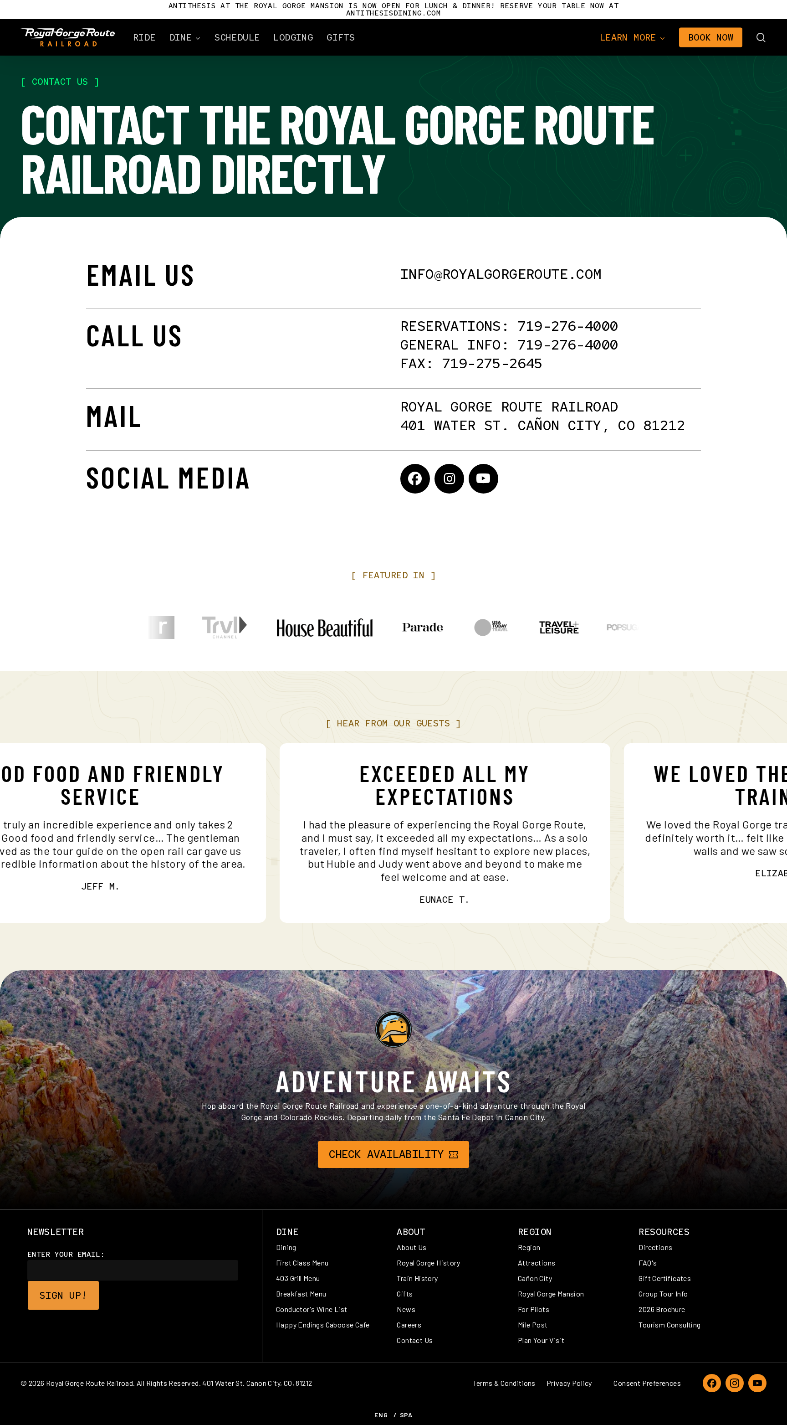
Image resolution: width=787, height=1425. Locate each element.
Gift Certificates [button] (665, 1278)
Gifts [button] (405, 1293)
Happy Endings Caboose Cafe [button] (322, 1324)
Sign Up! (63, 1295)
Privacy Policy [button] (569, 1383)
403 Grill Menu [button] (298, 1278)
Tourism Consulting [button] (669, 1324)
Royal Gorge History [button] (428, 1262)
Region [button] (529, 1247)
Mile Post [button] (533, 1324)
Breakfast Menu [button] (301, 1293)
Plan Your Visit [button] (541, 1340)
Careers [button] (409, 1324)
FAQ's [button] (648, 1262)
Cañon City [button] (535, 1278)
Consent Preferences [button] (647, 1383)
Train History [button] (417, 1278)
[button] (386, 1154)
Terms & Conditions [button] (504, 1383)
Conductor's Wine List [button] (311, 1309)
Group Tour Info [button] (663, 1293)
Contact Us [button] (415, 1340)
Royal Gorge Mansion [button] (551, 1293)
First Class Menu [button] (302, 1262)
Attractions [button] (536, 1262)
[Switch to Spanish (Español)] (406, 1415)
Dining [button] (286, 1247)
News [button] (406, 1309)
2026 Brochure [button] (662, 1309)
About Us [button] (411, 1247)
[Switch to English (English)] (381, 1415)
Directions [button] (655, 1247)
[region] (393, 627)
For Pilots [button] (533, 1309)
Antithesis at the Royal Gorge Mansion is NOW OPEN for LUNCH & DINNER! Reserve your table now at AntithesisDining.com (393, 9)
